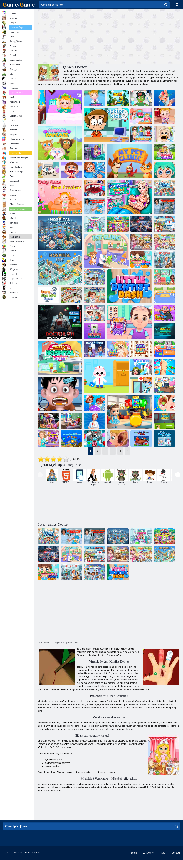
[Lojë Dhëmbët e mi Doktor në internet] (94, 331)
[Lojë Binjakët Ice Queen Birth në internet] (129, 197)
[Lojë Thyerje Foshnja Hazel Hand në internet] (60, 197)
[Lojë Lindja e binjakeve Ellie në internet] (94, 152)
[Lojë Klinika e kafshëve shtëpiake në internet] (106, 251)
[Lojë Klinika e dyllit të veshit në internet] (164, 403)
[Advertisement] (73, 36)
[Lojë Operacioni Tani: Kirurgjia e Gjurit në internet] (164, 206)
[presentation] (40, 474)
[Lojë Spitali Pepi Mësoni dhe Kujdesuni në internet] (94, 277)
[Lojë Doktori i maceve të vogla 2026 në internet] (94, 295)
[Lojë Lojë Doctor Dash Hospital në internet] (71, 295)
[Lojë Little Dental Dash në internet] (129, 286)
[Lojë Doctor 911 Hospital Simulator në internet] (60, 322)
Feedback (175, 853)
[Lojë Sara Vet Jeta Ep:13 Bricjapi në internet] (164, 242)
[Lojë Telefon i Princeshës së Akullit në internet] (164, 438)
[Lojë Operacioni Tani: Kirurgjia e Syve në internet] (94, 206)
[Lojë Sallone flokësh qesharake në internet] (129, 322)
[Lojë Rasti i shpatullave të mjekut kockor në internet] (48, 438)
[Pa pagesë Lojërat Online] (19, 5)
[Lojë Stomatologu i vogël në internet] (71, 170)
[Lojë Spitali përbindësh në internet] (141, 98)
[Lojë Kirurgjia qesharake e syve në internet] (164, 170)
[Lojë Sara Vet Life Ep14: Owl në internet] (141, 242)
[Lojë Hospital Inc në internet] (60, 268)
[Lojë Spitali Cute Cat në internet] (164, 152)
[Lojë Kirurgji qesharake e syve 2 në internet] (94, 313)
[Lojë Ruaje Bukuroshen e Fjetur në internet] (48, 421)
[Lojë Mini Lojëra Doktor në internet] (164, 421)
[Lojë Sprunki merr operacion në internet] (94, 438)
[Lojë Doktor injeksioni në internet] (164, 188)
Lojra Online (149, 853)
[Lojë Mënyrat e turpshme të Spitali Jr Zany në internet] (48, 170)
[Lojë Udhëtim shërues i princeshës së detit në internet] (71, 421)
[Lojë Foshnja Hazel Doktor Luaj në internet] (164, 116)
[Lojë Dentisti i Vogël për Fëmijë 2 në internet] (60, 394)
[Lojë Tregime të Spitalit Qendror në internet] (60, 358)
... (105, 451)
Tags (162, 853)
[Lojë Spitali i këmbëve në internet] (164, 98)
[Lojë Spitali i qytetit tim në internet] (164, 224)
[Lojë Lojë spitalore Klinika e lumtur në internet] (94, 403)
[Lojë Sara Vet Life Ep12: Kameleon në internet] (164, 277)
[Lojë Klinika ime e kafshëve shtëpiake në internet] (129, 161)
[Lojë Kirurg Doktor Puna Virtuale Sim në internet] (164, 331)
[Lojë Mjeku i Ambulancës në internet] (141, 134)
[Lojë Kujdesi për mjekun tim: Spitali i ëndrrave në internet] (106, 376)
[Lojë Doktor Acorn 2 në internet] (118, 98)
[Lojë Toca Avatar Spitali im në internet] (141, 385)
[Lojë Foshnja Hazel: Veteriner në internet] (94, 98)
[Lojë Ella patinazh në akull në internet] (94, 349)
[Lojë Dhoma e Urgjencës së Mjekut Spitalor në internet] (94, 170)
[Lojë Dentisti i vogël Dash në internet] (141, 259)
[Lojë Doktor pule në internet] (118, 224)
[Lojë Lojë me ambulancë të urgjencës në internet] (141, 224)
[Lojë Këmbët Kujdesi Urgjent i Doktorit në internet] (164, 367)
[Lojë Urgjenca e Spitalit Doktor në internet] (94, 224)
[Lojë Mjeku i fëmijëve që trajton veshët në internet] (118, 438)
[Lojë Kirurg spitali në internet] (60, 233)
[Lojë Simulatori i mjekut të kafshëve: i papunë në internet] (164, 349)
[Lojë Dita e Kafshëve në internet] (60, 143)
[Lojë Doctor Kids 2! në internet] (106, 125)
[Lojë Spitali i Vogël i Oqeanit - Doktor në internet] (141, 438)
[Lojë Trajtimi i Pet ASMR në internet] (118, 349)
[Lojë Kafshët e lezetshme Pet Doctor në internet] (164, 295)
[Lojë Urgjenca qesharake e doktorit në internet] (164, 313)
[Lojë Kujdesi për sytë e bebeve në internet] (141, 116)
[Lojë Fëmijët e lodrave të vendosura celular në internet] (129, 412)
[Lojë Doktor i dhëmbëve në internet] (141, 367)
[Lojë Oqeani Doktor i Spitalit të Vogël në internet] (71, 438)
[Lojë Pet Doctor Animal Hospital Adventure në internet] (164, 259)
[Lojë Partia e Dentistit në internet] (164, 134)
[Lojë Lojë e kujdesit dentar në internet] (94, 188)
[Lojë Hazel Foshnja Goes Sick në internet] (60, 107)
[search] (166, 4)
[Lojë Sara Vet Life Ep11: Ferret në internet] (48, 295)
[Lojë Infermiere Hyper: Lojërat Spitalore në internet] (94, 421)
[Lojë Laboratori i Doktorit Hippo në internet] (164, 385)
